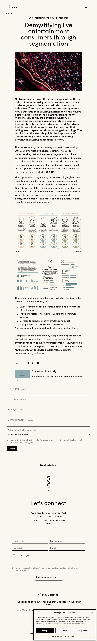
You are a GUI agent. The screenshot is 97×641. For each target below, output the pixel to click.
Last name (17, 399)
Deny (64, 630)
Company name (20, 419)
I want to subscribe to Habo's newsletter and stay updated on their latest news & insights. (46, 441)
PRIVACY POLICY (70, 636)
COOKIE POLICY (57, 636)
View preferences (84, 630)
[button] (92, 612)
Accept (45, 630)
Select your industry (22, 430)
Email (14, 409)
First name (17, 389)
